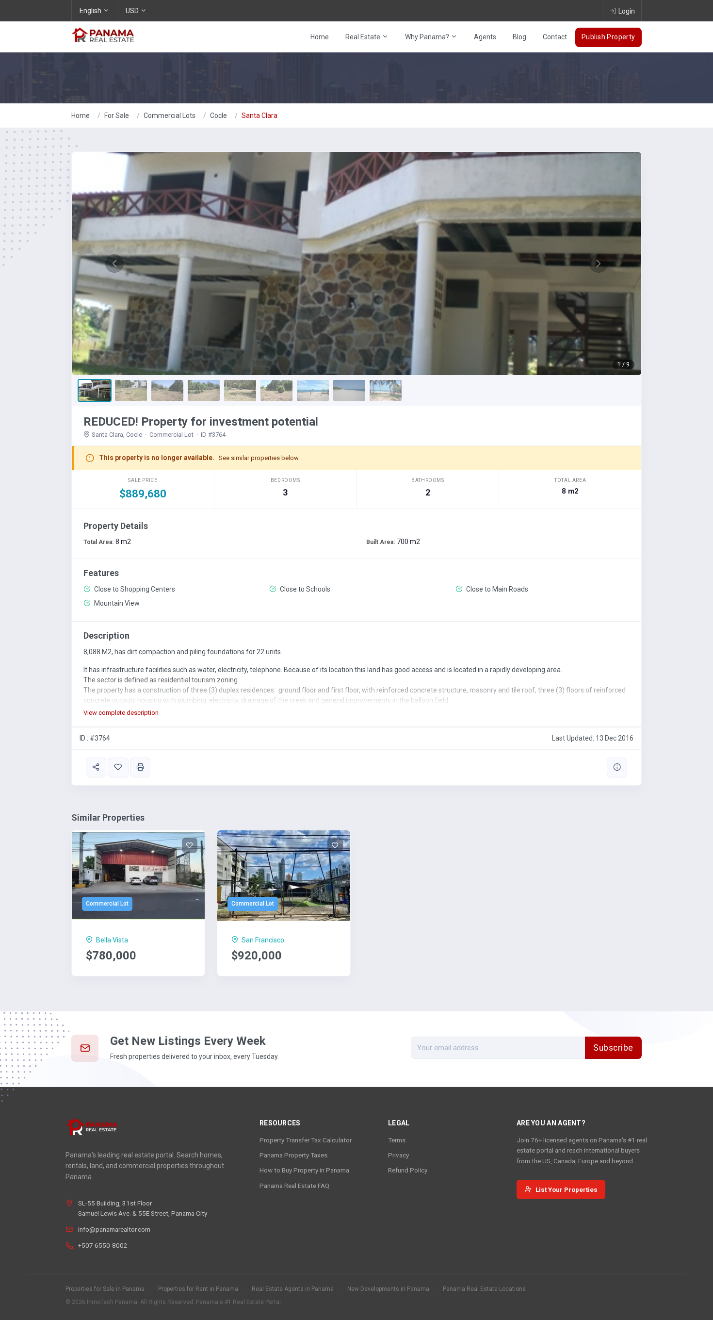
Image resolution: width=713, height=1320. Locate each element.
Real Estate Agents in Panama (293, 1289)
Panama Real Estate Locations (484, 1289)
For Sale (116, 115)
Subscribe (613, 1048)
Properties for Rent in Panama (198, 1289)
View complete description (121, 712)
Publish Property (608, 37)
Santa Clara (259, 115)
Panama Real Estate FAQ (294, 1185)
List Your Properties (566, 1189)
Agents (485, 37)
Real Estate (363, 37)
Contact (555, 37)
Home (319, 37)
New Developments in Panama (388, 1289)
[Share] (96, 767)
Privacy (398, 1155)
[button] (114, 263)
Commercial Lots (169, 115)
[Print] (140, 767)
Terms (396, 1140)
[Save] (118, 767)
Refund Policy (407, 1170)
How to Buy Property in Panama (304, 1170)
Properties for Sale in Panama (105, 1289)
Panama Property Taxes (293, 1155)
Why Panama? (428, 37)
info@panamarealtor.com (114, 1229)
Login (626, 11)
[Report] (617, 767)
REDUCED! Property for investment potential (200, 422)
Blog (519, 37)
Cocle (218, 115)
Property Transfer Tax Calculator (305, 1140)
